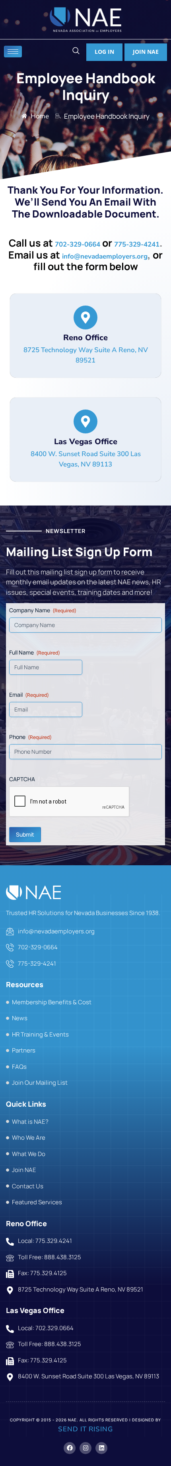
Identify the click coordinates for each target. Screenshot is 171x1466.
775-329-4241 (136, 244)
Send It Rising (85, 1429)
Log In (104, 51)
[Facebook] (70, 1448)
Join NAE (146, 51)
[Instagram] (85, 1448)
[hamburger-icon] (13, 51)
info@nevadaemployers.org (105, 256)
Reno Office (85, 337)
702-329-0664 (77, 244)
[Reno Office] (85, 317)
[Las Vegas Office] (85, 421)
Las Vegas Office (85, 441)
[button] (75, 51)
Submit (25, 834)
